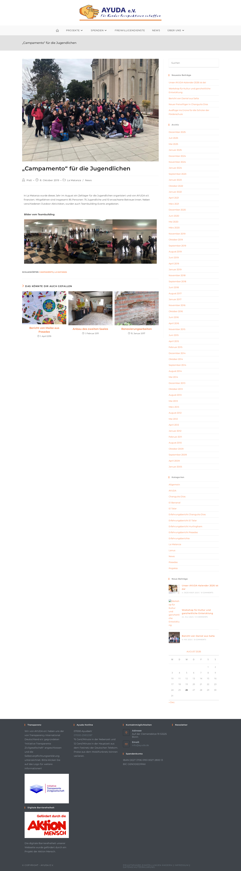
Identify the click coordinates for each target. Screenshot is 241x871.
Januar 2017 (175, 299)
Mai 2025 (173, 144)
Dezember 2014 (177, 353)
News (88, 180)
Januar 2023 (175, 179)
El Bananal (175, 502)
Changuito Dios (177, 496)
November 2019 (177, 233)
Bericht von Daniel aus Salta (184, 98)
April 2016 (174, 323)
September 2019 (177, 245)
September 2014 (177, 365)
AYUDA (172, 490)
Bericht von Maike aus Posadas (44, 329)
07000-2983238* (83, 735)
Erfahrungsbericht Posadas (183, 532)
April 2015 (174, 341)
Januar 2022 (175, 191)
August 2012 (175, 412)
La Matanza (74, 180)
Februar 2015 (175, 347)
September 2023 (177, 174)
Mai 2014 (173, 377)
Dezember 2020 (177, 209)
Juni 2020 (174, 215)
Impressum (182, 865)
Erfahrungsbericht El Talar (183, 520)
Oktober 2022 (176, 186)
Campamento (46, 272)
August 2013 (175, 395)
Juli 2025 (173, 138)
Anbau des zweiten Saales (90, 329)
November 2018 (177, 275)
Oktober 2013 (176, 389)
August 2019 (175, 251)
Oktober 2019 (176, 239)
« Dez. (172, 702)
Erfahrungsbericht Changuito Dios (187, 514)
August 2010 (175, 442)
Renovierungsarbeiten (136, 329)
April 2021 (174, 197)
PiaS (29, 180)
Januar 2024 (175, 167)
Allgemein (174, 484)
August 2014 (175, 371)
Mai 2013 (173, 401)
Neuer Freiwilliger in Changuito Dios (188, 104)
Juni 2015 (174, 335)
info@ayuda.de (140, 745)
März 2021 (174, 203)
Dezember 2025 (177, 132)
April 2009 (174, 460)
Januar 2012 (175, 431)
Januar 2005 (175, 466)
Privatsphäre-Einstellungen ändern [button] (147, 865)
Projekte (173, 568)
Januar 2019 (175, 269)
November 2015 (177, 329)
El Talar (173, 508)
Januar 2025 (175, 150)
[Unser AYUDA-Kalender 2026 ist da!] (174, 588)
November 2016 (177, 305)
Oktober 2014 (176, 359)
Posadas (173, 562)
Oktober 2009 (176, 448)
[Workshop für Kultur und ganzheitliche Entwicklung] (174, 613)
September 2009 (178, 454)
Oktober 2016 (176, 311)
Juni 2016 (174, 317)
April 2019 (174, 263)
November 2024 (177, 162)
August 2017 (175, 293)
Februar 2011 (175, 436)
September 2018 (177, 281)
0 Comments (207, 593)
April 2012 (174, 424)
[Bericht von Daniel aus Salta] (174, 637)
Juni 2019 (174, 257)
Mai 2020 (173, 221)
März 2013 (174, 407)
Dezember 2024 (177, 156)
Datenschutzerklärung (139, 867)
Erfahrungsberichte (179, 538)
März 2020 (174, 227)
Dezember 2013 (177, 383)
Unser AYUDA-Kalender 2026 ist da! (187, 82)
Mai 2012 (173, 419)
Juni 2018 (174, 287)
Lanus (172, 550)
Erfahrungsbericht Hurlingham (185, 526)
